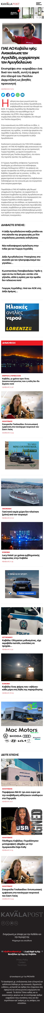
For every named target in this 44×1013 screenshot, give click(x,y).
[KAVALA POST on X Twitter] (7, 923)
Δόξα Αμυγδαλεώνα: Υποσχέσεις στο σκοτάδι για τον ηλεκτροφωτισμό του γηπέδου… (21, 260)
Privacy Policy (22, 960)
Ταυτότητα (22, 965)
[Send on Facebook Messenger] (13, 95)
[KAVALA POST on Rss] (16, 923)
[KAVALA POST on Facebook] (3, 923)
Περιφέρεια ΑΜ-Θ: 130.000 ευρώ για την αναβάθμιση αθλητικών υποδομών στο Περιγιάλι (22, 795)
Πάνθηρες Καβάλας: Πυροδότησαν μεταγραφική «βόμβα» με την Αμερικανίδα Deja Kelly (20, 844)
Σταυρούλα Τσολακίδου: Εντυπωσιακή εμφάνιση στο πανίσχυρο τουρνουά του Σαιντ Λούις (20, 427)
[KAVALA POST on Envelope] (12, 923)
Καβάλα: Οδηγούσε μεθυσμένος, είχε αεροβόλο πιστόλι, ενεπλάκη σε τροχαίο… (21, 643)
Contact (22, 962)
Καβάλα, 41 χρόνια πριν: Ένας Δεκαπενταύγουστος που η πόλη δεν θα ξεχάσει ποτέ (20, 381)
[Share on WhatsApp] (18, 95)
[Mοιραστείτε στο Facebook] (8, 95)
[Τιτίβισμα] (3, 95)
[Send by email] (22, 95)
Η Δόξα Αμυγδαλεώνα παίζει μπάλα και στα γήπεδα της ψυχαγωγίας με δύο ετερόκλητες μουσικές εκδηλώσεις (22, 234)
